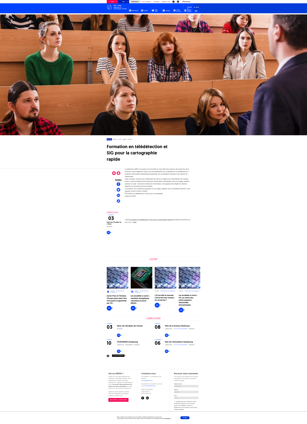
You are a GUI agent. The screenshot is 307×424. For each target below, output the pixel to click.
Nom (175, 395)
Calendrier (156, 1)
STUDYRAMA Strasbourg (127, 342)
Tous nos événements (118, 355)
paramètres (167, 418)
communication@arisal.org (148, 386)
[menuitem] (112, 1)
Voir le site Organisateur (180, 328)
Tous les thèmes (146, 1)
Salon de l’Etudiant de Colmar (114, 223)
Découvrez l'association (118, 400)
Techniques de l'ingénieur (117, 291)
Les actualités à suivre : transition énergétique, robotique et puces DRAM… (140, 299)
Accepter (185, 417)
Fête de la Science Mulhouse (177, 326)
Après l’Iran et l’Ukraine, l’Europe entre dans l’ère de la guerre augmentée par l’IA (117, 299)
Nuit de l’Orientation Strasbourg (179, 342)
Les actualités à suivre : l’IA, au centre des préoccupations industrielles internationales (188, 300)
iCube (120, 139)
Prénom (176, 389)
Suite (197, 7)
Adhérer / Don (166, 1)
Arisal (112, 1)
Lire (108, 232)
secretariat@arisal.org (147, 380)
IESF (123, 1)
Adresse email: (178, 384)
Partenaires (134, 1)
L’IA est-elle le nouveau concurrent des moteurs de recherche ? (164, 297)
